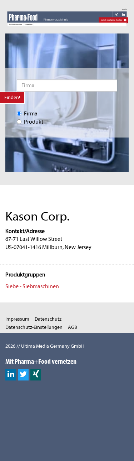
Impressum (17, 319)
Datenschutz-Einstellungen (34, 327)
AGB (72, 327)
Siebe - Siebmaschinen (32, 286)
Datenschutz (48, 319)
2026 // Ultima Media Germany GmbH (44, 346)
